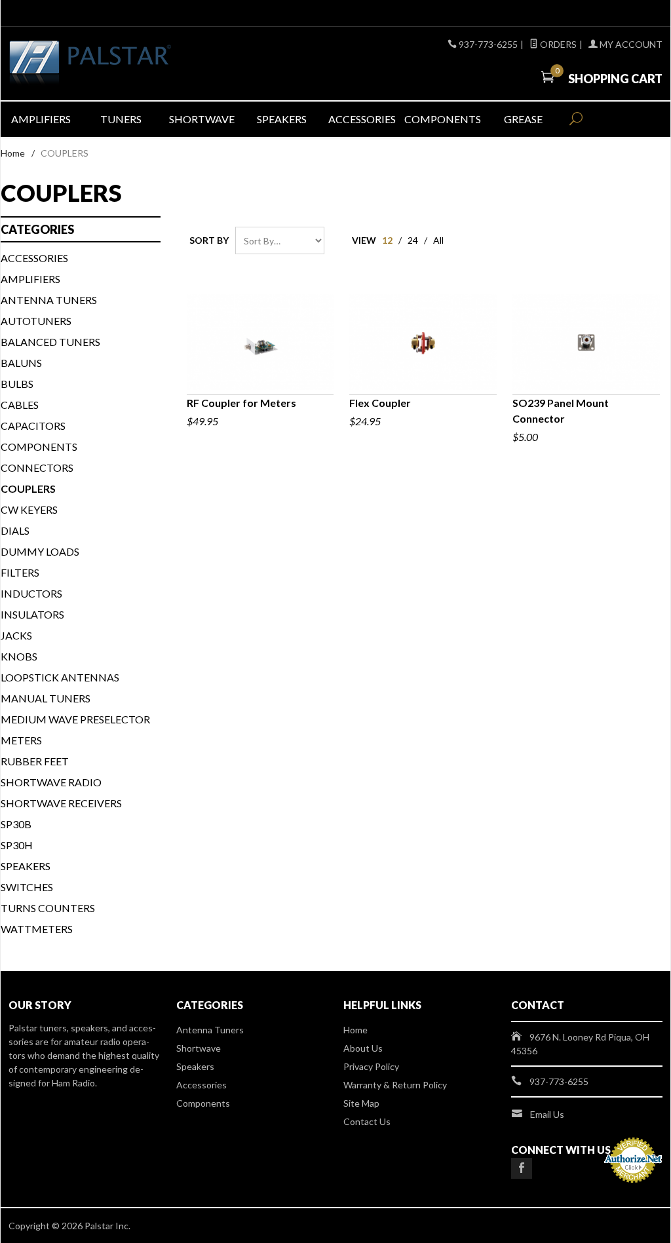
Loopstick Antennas (60, 677)
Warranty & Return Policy (395, 1084)
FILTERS (20, 572)
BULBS (17, 383)
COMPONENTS (39, 446)
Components (442, 119)
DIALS (15, 530)
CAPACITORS (33, 425)
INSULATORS (32, 614)
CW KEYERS (29, 509)
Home (13, 153)
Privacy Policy (371, 1066)
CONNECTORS (37, 467)
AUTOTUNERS (36, 321)
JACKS (16, 635)
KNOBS (19, 656)
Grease (523, 119)
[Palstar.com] (112, 63)
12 (387, 240)
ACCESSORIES (34, 258)
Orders (557, 44)
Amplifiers (41, 119)
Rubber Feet (35, 761)
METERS (21, 740)
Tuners (121, 119)
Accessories (362, 119)
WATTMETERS (37, 929)
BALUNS (21, 362)
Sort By (209, 240)
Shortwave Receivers (61, 803)
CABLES (20, 404)
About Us (363, 1048)
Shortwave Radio (51, 782)
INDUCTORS (31, 593)
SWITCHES (27, 887)
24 (413, 240)
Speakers (282, 119)
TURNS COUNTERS (48, 908)
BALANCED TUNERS (50, 341)
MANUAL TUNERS (45, 698)
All (438, 240)
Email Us (547, 1114)
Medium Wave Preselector (75, 719)
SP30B (16, 824)
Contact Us (367, 1121)
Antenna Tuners (49, 300)
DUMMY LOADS (40, 551)
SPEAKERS (25, 866)
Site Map (361, 1103)
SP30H (17, 845)
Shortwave (202, 119)
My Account (630, 44)
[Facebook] (521, 1168)
